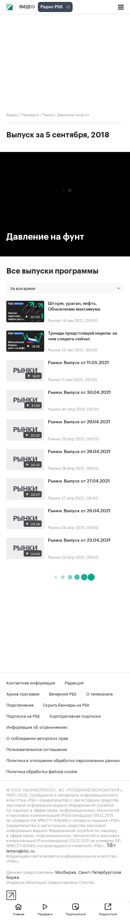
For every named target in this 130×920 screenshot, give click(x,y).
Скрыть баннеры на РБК (66, 704)
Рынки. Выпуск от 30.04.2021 (79, 392)
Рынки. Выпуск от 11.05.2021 (78, 363)
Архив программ (22, 693)
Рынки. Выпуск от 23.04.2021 (79, 540)
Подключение (19, 704)
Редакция (74, 682)
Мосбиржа (65, 871)
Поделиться (108, 913)
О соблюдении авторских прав (37, 737)
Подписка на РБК (23, 715)
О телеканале (99, 693)
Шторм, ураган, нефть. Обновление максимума (74, 306)
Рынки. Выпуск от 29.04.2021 (79, 422)
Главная (18, 913)
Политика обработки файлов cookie (41, 771)
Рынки (48, 114)
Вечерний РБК (63, 693)
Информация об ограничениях (37, 726)
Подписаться (76, 913)
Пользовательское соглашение (36, 749)
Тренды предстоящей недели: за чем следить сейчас (82, 336)
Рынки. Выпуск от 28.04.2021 (79, 452)
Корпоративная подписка (75, 715)
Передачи (30, 114)
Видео (27, 7)
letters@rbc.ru (20, 850)
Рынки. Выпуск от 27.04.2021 (79, 481)
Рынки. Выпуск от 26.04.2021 (79, 511)
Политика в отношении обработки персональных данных (63, 760)
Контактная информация (30, 682)
